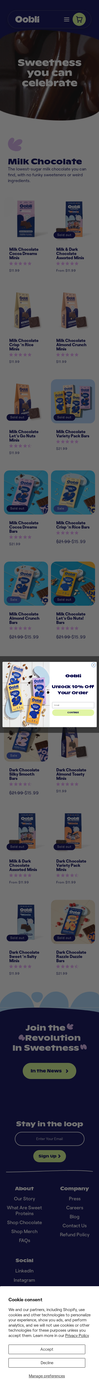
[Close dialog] (93, 665)
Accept (46, 1349)
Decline (47, 1362)
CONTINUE (73, 712)
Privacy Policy (77, 1335)
